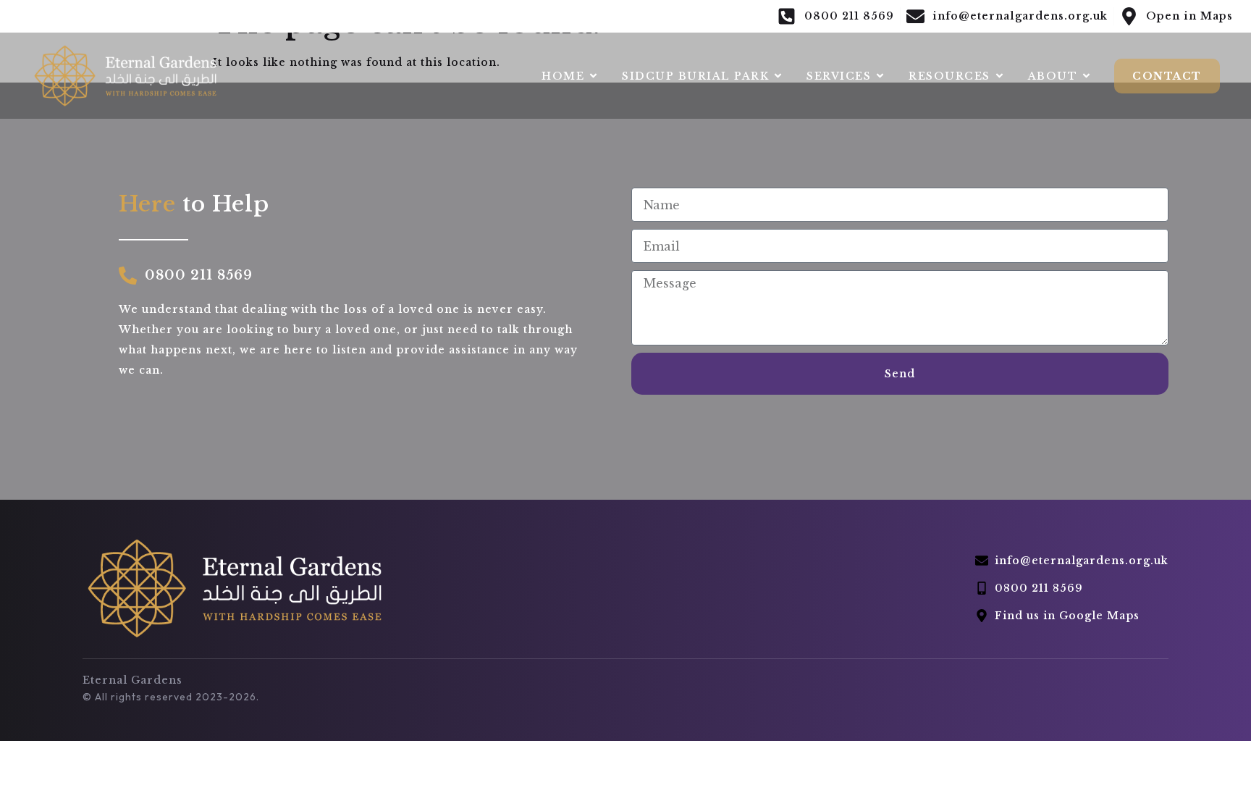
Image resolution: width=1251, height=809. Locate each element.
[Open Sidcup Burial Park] (777, 76)
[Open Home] (593, 76)
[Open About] (1086, 76)
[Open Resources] (999, 76)
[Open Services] (880, 76)
